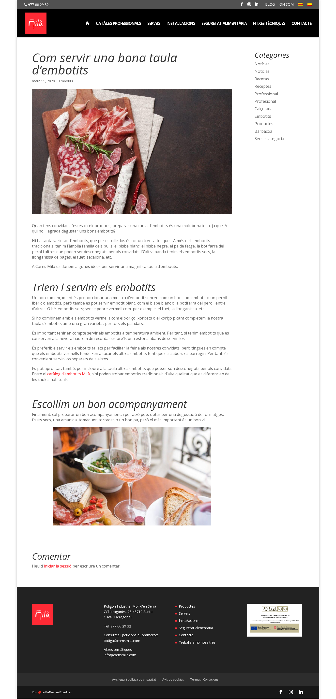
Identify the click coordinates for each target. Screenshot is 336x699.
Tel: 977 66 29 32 (117, 626)
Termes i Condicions (204, 679)
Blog (270, 5)
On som (286, 5)
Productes (264, 123)
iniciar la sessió (58, 566)
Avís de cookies (173, 679)
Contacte (301, 24)
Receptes (263, 86)
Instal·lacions (181, 24)
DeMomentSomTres (58, 692)
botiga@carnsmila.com (122, 640)
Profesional (265, 101)
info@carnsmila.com (120, 655)
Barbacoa (263, 131)
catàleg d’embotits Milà (68, 374)
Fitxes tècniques (269, 24)
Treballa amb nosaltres (197, 642)
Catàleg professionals (118, 24)
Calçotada (264, 108)
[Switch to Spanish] (309, 6)
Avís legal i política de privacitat (134, 679)
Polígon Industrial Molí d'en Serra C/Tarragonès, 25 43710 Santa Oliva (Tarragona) (130, 612)
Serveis (153, 24)
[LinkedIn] (256, 5)
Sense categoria (269, 138)
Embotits (66, 81)
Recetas (262, 79)
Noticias (262, 71)
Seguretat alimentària (224, 24)
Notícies (262, 64)
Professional (266, 94)
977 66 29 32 (38, 4)
